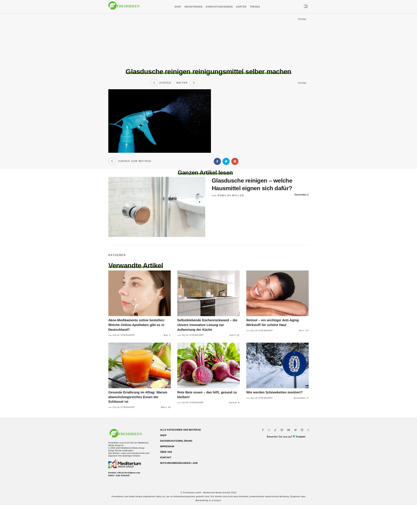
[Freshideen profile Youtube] (289, 430)
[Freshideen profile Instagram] (269, 430)
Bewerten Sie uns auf (279, 436)
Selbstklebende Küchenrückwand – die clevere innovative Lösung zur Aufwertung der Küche (207, 324)
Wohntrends (194, 6)
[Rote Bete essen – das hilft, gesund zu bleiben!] (208, 365)
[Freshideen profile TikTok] (275, 430)
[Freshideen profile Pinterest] (282, 430)
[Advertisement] (208, 40)
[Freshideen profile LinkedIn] (302, 430)
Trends (255, 6)
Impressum (167, 446)
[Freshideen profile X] (296, 430)
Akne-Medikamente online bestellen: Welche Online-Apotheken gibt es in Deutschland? (136, 324)
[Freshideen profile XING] (308, 430)
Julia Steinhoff (123, 335)
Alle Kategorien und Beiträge (180, 429)
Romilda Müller (231, 195)
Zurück (164, 82)
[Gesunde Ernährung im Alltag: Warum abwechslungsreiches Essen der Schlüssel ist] (139, 365)
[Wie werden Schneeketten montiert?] (277, 365)
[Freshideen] (124, 7)
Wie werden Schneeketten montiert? (274, 392)
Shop (177, 6)
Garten (241, 6)
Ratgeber (117, 255)
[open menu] (306, 6)
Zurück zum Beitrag (133, 161)
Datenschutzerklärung (176, 441)
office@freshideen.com (128, 473)
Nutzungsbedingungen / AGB (179, 463)
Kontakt (166, 457)
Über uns (166, 452)
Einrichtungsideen (219, 6)
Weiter (183, 82)
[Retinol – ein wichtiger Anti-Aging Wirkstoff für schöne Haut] (277, 293)
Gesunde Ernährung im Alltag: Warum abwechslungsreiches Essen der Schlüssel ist (137, 397)
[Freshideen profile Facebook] (263, 430)
